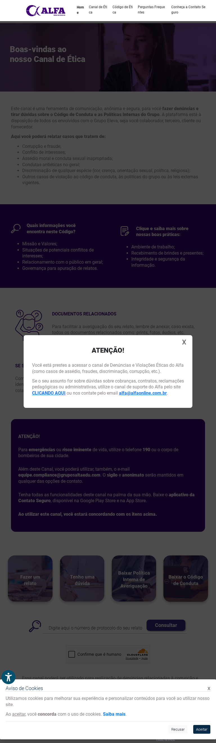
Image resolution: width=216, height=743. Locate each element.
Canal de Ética (98, 9)
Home (80, 10)
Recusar (177, 729)
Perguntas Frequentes (151, 9)
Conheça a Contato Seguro (188, 9)
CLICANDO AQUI (49, 393)
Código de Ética (122, 9)
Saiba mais (114, 714)
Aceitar (201, 729)
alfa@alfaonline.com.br (143, 393)
